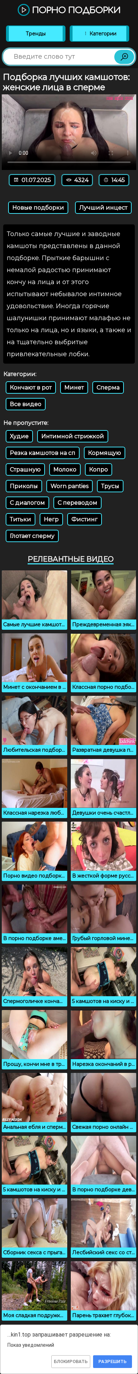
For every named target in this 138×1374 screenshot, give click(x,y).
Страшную (25, 469)
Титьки (20, 519)
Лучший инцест (103, 207)
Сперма (108, 387)
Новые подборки (38, 207)
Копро (98, 469)
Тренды (36, 33)
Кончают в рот (31, 387)
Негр (51, 519)
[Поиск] (124, 57)
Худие (19, 436)
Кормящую (104, 453)
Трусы (110, 486)
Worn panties (69, 486)
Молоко (64, 469)
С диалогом (27, 502)
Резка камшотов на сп (42, 453)
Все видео (25, 404)
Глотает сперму (32, 536)
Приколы (24, 486)
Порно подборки (75, 10)
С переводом (77, 502)
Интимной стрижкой (72, 436)
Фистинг (84, 519)
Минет (74, 387)
